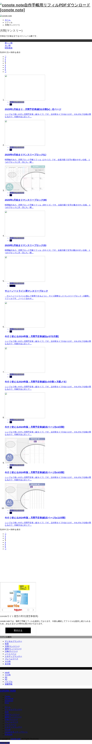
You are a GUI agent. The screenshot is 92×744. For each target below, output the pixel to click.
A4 (6, 677)
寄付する (18, 630)
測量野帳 (8, 684)
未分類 (8, 664)
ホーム (8, 707)
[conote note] (6, 16)
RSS (7, 703)
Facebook (9, 699)
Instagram (9, 701)
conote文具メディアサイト (16, 732)
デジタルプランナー (13, 641)
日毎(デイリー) (11, 651)
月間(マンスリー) (12, 646)
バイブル (8, 682)
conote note (8, 690)
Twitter (7, 696)
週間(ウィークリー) (13, 649)
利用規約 (8, 735)
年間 (7, 644)
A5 (6, 679)
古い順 (8, 45)
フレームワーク (11, 659)
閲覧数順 (8, 48)
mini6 (7, 673)
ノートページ (10, 654)
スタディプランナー (13, 656)
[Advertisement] (18, 567)
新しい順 (8, 43)
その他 (8, 661)
